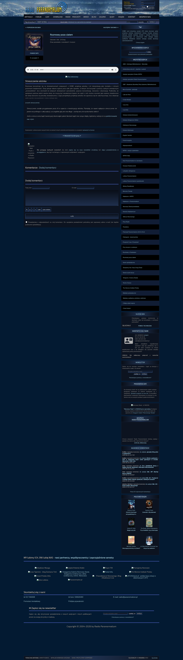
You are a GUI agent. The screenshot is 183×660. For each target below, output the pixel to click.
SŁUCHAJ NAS (140, 314)
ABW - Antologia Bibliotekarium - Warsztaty (135, 64)
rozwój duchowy (153, 39)
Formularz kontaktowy (32, 601)
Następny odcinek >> (111, 27)
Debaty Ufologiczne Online (130, 120)
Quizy (112, 17)
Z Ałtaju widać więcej (129, 303)
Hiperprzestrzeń (127, 145)
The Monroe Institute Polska (131, 288)
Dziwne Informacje (128, 130)
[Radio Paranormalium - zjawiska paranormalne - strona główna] (47, 13)
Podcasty (76, 17)
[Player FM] (108, 568)
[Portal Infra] (108, 572)
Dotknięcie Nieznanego (129, 125)
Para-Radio (126, 222)
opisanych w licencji (88, 130)
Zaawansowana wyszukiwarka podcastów (140, 54)
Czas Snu (125, 105)
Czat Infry (125, 110)
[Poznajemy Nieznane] (141, 568)
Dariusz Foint (149, 511)
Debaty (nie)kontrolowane (130, 115)
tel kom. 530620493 (75, 597)
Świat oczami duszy (128, 272)
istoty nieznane (149, 31)
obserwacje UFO (141, 37)
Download (58, 17)
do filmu (140, 466)
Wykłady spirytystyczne (129, 293)
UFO (142, 31)
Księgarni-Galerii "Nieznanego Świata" (144, 413)
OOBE (124, 31)
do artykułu (140, 459)
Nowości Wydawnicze (129, 211)
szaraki (139, 31)
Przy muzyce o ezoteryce (130, 247)
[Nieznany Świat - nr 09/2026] (140, 405)
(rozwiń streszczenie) (32, 103)
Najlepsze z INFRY (128, 196)
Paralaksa (126, 227)
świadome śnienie (135, 39)
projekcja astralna (127, 33)
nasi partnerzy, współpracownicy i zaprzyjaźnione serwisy (84, 557)
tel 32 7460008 (29, 597)
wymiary (135, 35)
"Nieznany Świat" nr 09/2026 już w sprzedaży (137, 409)
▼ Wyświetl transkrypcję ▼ (72, 136)
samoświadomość (127, 40)
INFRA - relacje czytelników (131, 150)
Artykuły (29, 17)
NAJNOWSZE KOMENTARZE (140, 448)
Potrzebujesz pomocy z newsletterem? (140, 377)
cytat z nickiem (46, 209)
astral (156, 31)
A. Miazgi (82, 22)
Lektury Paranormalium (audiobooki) (133, 181)
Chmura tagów (140, 42)
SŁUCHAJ (126, 326)
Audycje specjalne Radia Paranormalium (134, 79)
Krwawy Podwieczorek (129, 166)
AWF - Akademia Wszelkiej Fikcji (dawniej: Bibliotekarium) (139, 84)
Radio (68, 17)
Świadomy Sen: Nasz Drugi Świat (132, 267)
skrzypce (155, 33)
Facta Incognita (127, 140)
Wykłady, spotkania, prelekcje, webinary (134, 298)
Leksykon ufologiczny (129, 171)
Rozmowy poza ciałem (129, 257)
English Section (127, 135)
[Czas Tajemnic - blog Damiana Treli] (42, 572)
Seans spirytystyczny (129, 262)
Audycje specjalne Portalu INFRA (132, 74)
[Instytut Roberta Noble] (75, 568)
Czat (47, 17)
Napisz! (134, 5)
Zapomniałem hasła (129, 3)
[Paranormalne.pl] (75, 580)
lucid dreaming (131, 31)
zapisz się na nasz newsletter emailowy (83, 150)
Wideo (86, 17)
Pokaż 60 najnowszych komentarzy (140, 492)
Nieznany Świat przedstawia (131, 206)
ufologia (150, 37)
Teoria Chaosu (127, 283)
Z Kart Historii (127, 308)
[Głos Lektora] (42, 580)
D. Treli (88, 22)
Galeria (102, 17)
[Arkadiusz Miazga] (42, 568)
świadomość (137, 33)
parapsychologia (127, 37)
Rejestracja (127, 2)
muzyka (150, 33)
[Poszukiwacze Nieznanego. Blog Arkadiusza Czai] (108, 577)
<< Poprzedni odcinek (33, 27)
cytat (39, 209)
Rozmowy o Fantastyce (129, 252)
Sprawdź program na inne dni (139, 393)
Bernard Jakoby (131, 547)
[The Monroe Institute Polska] (140, 572)
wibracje (124, 35)
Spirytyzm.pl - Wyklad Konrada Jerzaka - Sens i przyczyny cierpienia (65, 658)
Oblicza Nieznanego (129, 217)
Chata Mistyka (127, 99)
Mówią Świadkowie (128, 186)
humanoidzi (154, 35)
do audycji (140, 478)
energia (144, 39)
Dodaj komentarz (47, 167)
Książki (121, 17)
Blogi (94, 17)
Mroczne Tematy (127, 191)
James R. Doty (131, 529)
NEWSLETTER (140, 362)
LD (134, 37)
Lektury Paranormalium (129, 176)
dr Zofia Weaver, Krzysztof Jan (149, 547)
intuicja (144, 33)
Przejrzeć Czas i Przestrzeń (131, 242)
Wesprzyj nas (145, 17)
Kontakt (131, 17)
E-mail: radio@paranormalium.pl (125, 597)
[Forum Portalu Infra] (42, 576)
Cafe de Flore (127, 94)
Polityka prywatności (76, 601)
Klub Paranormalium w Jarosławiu (133, 161)
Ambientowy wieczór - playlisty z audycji (134, 69)
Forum (38, 17)
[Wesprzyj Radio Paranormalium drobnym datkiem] (140, 435)
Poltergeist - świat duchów (130, 237)
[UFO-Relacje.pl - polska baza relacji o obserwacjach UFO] (140, 578)
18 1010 (138, 658)
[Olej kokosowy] (72, 77)
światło (130, 35)
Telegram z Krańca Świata (130, 278)
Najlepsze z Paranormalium (131, 201)
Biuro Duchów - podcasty (130, 89)
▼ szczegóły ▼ (34, 58)
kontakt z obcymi (144, 35)
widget (146, 335)
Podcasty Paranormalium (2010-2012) (134, 232)
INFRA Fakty (126, 155)
